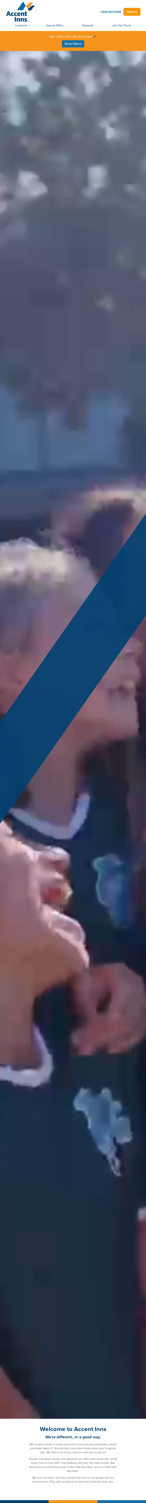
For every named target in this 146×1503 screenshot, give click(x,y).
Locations (21, 25)
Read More (73, 44)
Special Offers (54, 25)
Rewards (87, 25)
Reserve (132, 12)
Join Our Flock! (121, 25)
